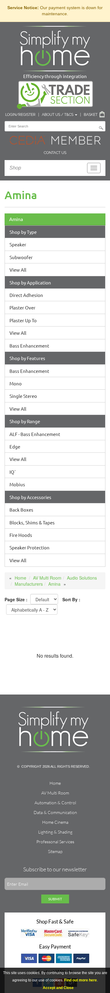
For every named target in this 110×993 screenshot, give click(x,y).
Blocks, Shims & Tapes (32, 522)
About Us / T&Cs (58, 115)
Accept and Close (58, 988)
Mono (15, 383)
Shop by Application (30, 282)
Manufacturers (29, 584)
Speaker (17, 244)
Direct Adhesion (26, 295)
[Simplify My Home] (55, 47)
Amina (16, 219)
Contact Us (55, 153)
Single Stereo (23, 396)
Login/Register (20, 115)
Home (20, 578)
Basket (90, 115)
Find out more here (80, 980)
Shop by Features (27, 358)
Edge (14, 446)
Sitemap (55, 851)
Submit (55, 899)
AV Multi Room (47, 578)
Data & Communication (55, 812)
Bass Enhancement (29, 345)
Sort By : (71, 599)
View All (17, 270)
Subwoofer (21, 257)
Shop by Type (23, 232)
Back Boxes (21, 510)
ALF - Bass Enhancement (34, 434)
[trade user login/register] (55, 94)
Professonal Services (55, 841)
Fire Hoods (20, 535)
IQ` (12, 472)
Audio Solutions (82, 578)
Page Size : (16, 599)
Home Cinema (55, 822)
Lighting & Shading (55, 831)
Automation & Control (55, 802)
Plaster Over (22, 307)
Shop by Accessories (30, 497)
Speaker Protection (29, 547)
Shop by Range (24, 421)
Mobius (17, 484)
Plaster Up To (23, 320)
